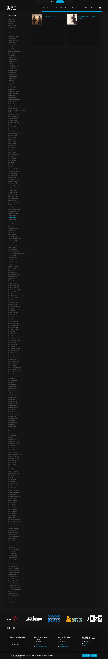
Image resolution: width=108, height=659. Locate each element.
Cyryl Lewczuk (12, 126)
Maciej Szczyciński (13, 314)
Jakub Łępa (11, 230)
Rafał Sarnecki (12, 498)
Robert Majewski (12, 511)
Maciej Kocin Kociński (14, 306)
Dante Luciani (12, 137)
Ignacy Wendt (12, 200)
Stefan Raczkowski (13, 532)
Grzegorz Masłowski (13, 186)
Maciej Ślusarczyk (13, 312)
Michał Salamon (12, 412)
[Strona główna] (11, 8)
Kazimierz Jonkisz (13, 276)
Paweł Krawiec (12, 462)
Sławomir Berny (12, 545)
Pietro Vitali (11, 475)
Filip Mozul (11, 167)
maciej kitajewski (12, 304)
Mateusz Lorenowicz (14, 361)
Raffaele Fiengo (12, 500)
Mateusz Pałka (12, 365)
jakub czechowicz (13, 213)
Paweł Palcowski (12, 469)
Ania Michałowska (13, 76)
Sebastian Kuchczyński (14, 521)
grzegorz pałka (12, 188)
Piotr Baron (11, 477)
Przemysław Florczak (14, 492)
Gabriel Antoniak (12, 173)
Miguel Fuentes (12, 426)
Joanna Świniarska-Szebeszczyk (17, 253)
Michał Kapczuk (12, 401)
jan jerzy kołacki (12, 234)
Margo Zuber (11, 346)
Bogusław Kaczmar (13, 114)
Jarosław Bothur (12, 245)
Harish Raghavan (12, 196)
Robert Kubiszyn (12, 509)
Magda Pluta (11, 319)
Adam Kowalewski (13, 40)
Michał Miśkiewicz (13, 407)
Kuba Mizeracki (12, 295)
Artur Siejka (11, 82)
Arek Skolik (11, 80)
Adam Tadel (11, 42)
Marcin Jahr (11, 331)
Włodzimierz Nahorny (14, 587)
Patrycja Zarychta (13, 450)
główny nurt (11, 27)
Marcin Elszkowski (13, 329)
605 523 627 (38, 644)
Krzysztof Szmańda (13, 291)
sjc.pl (85, 647)
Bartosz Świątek (12, 101)
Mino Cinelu (11, 433)
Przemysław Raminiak (14, 496)
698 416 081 (14, 646)
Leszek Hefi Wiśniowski (14, 298)
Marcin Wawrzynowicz (14, 340)
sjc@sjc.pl (86, 645)
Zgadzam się (86, 655)
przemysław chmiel (13, 490)
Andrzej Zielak (12, 74)
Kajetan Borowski (13, 266)
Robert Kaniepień (13, 507)
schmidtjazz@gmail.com (41, 646)
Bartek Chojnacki (12, 87)
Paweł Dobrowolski (13, 456)
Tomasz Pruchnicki (13, 564)
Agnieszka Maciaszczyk (14, 51)
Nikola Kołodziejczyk (13, 441)
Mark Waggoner (12, 352)
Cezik (9, 124)
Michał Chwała (12, 386)
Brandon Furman (12, 120)
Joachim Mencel (12, 249)
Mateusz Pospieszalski (14, 367)
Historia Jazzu (74, 8)
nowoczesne (11, 21)
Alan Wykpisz (12, 55)
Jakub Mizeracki (12, 221)
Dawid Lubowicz (12, 150)
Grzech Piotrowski (13, 181)
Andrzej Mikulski (12, 68)
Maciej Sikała (11, 310)
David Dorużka (12, 143)
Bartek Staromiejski (13, 91)
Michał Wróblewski (13, 418)
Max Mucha (11, 378)
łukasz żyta (11, 602)
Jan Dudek (11, 232)
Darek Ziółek (11, 139)
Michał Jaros (11, 399)
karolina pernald (12, 272)
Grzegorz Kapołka (13, 183)
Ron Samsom (12, 515)
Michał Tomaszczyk (13, 414)
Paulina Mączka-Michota (15, 454)
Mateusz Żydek (12, 374)
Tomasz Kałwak (12, 555)
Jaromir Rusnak (12, 243)
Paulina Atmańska (13, 452)
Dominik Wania (12, 160)
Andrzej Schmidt (12, 70)
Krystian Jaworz (12, 281)
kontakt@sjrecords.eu (17, 648)
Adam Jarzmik (12, 38)
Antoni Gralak (12, 78)
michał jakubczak (13, 397)
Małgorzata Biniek (13, 380)
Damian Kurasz (12, 131)
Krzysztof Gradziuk (13, 285)
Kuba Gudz (11, 293)
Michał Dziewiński (13, 390)
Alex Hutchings (12, 57)
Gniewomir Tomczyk (13, 179)
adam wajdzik (12, 44)
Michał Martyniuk (13, 405)
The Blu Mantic (12, 551)
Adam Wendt (11, 47)
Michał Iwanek (12, 395)
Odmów (94, 655)
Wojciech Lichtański (13, 578)
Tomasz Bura (12, 553)
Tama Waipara (12, 547)
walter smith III (12, 574)
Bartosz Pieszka (12, 97)
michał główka (12, 393)
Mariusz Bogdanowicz (14, 348)
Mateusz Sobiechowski (14, 371)
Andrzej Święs (12, 72)
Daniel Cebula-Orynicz (14, 133)
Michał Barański (12, 384)
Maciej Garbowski (13, 302)
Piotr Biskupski (12, 479)
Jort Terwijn (11, 260)
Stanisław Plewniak (13, 530)
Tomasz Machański (13, 559)
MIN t (9, 431)
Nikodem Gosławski (13, 439)
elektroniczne (12, 25)
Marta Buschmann (13, 355)
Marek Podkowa (12, 344)
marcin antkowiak (13, 327)
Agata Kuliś (11, 49)
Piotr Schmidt (12, 488)
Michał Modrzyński (13, 409)
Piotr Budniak (12, 481)
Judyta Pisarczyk (13, 262)
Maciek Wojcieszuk (13, 317)
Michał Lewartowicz (13, 403)
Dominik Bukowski (13, 152)
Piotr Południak (12, 486)
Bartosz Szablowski (13, 104)
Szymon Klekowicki (13, 536)
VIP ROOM (84, 8)
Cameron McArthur (13, 122)
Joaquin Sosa (12, 255)
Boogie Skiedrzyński (13, 116)
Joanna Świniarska (13, 251)
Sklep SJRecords (48, 8)
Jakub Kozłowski (12, 219)
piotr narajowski (12, 483)
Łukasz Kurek (12, 597)
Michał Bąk (11, 382)
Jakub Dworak (12, 215)
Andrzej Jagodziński (13, 66)
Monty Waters (12, 435)
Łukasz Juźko (12, 591)
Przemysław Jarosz (13, 494)
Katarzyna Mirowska (13, 274)
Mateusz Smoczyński (14, 369)
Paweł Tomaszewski (13, 473)
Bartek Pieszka (12, 89)
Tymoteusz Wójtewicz (14, 570)
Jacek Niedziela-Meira (14, 211)
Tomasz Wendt (12, 566)
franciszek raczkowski (14, 171)
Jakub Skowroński (13, 228)
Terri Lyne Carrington (13, 549)
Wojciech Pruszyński (13, 585)
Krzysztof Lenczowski (14, 289)
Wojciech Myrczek (13, 581)
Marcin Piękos (12, 336)
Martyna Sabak (12, 357)
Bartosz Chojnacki (13, 93)
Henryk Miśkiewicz (13, 198)
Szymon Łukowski (13, 543)
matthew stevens (13, 376)
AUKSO (10, 85)
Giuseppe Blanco (12, 177)
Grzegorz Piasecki (13, 190)
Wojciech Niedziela (13, 583)
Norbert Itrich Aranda (14, 443)
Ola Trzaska (11, 445)
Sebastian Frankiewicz (14, 519)
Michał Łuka (11, 424)
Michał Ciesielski (12, 388)
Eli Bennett (11, 162)
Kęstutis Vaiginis (12, 279)
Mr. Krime (10, 437)
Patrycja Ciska (12, 448)
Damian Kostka (12, 129)
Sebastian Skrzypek (13, 524)
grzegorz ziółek (12, 194)
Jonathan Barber (12, 257)
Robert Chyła (11, 505)
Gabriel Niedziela (12, 175)
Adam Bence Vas (13, 36)
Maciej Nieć (11, 308)
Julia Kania (11, 264)
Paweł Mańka (12, 464)
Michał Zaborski (12, 420)
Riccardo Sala (12, 502)
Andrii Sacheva (12, 63)
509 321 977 (86, 643)
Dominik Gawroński (13, 154)
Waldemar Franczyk (13, 572)
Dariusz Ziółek (12, 141)
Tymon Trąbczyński (13, 568)
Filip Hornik (11, 164)
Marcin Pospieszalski (14, 338)
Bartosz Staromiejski (14, 99)
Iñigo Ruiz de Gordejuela (14, 205)
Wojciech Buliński (12, 576)
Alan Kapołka (11, 53)
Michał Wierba (12, 416)
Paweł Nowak (12, 467)
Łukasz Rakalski (12, 600)
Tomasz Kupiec (12, 557)
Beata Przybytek (12, 108)
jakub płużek (11, 226)
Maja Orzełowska (13, 321)
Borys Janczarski (13, 118)
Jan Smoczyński (12, 240)
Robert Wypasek (12, 513)
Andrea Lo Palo (12, 61)
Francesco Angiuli (13, 169)
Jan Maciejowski (12, 236)
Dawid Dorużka (12, 145)
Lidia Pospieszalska (13, 300)
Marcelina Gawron (13, 325)
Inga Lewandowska (13, 202)
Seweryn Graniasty (13, 526)
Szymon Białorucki (13, 534)
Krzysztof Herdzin (13, 287)
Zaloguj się (93, 8)
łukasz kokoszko (12, 593)
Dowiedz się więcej (16, 657)
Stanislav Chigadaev (13, 528)
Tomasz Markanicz (13, 562)
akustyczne (11, 19)
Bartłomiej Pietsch (13, 106)
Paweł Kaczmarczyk (13, 458)
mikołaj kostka (12, 429)
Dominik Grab (12, 156)
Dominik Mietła (12, 158)
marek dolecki (12, 342)
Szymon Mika (12, 540)
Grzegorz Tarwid (12, 192)
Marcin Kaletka (12, 333)
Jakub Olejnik (12, 224)
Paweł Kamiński (12, 460)
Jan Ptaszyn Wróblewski (14, 238)
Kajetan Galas (12, 268)
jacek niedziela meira (14, 209)
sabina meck (11, 517)
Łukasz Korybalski (13, 595)
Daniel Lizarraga (12, 135)
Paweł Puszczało (13, 471)
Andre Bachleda (12, 59)
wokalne (10, 23)
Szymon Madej (12, 538)
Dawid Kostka (12, 148)
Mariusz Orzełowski (13, 350)
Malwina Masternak (13, 323)
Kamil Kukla (11, 270)
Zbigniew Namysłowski (14, 589)
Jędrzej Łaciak (12, 247)
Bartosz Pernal (12, 95)
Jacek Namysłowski (13, 207)
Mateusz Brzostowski (14, 359)
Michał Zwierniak (12, 422)
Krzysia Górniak (12, 283)
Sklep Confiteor (61, 8)
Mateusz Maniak (12, 363)
